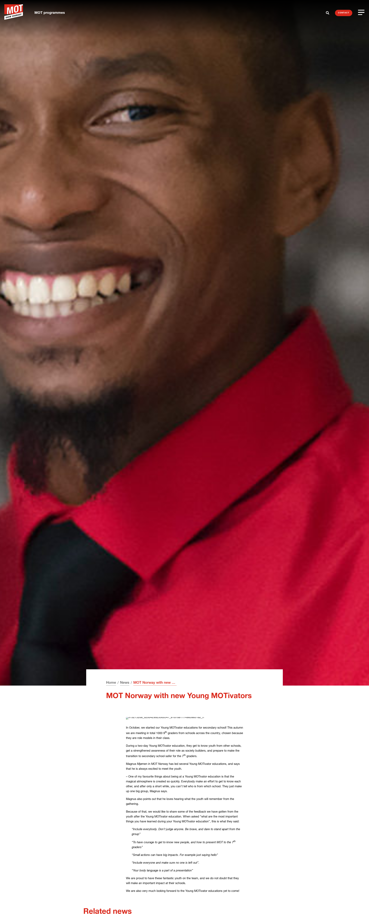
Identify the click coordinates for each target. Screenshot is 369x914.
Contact (343, 13)
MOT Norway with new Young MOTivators (155, 683)
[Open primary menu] (361, 12)
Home (111, 683)
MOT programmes (49, 13)
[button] (361, 906)
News (124, 683)
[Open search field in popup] (327, 13)
